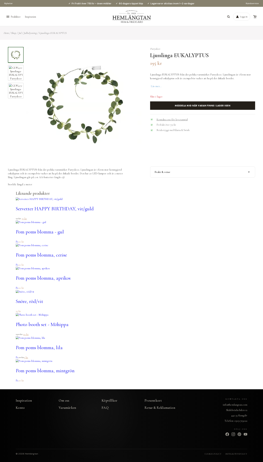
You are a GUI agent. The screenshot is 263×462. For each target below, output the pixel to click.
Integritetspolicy (236, 454)
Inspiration (30, 16)
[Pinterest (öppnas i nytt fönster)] (239, 434)
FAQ (105, 408)
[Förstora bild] (134, 54)
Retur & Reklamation (160, 408)
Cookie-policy (213, 454)
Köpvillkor (109, 400)
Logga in (243, 16)
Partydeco (155, 48)
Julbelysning (30, 33)
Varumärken (67, 408)
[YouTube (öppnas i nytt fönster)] (245, 434)
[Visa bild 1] (16, 55)
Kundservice (252, 3)
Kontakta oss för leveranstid (172, 119)
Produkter (16, 16)
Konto (20, 408)
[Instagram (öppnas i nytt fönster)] (233, 434)
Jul (19, 33)
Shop (13, 33)
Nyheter (8, 3)
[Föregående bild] (32, 104)
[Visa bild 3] (16, 91)
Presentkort (153, 400)
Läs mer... (156, 86)
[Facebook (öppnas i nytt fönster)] (227, 434)
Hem (6, 33)
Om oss (64, 400)
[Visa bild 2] (16, 73)
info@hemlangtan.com (235, 404)
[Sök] (228, 17)
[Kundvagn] (255, 17)
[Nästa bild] (135, 104)
